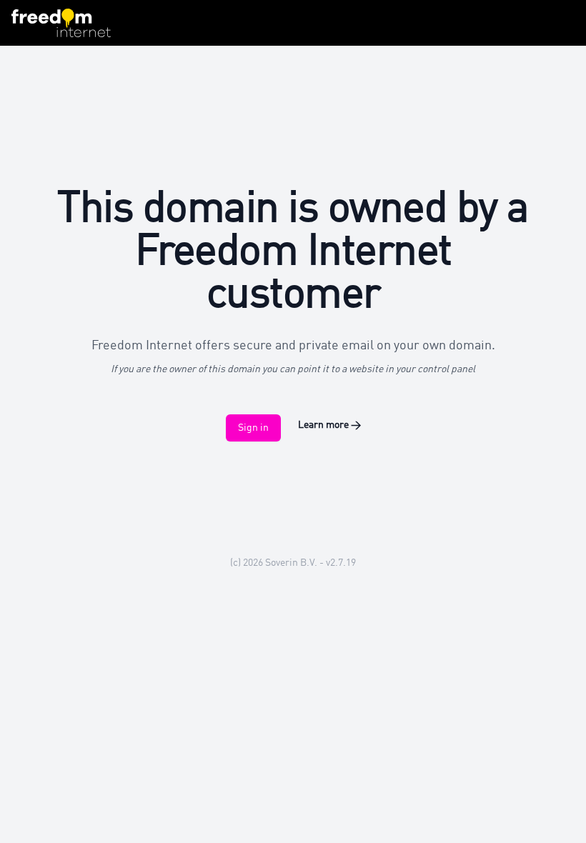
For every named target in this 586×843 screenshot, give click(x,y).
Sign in (253, 428)
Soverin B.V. (291, 563)
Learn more (329, 425)
